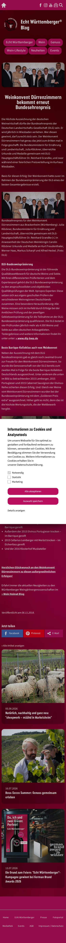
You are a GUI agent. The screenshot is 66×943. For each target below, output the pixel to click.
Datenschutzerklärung (29, 464)
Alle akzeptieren (33, 491)
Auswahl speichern (33, 501)
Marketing (17, 482)
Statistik (16, 477)
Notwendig (18, 473)
